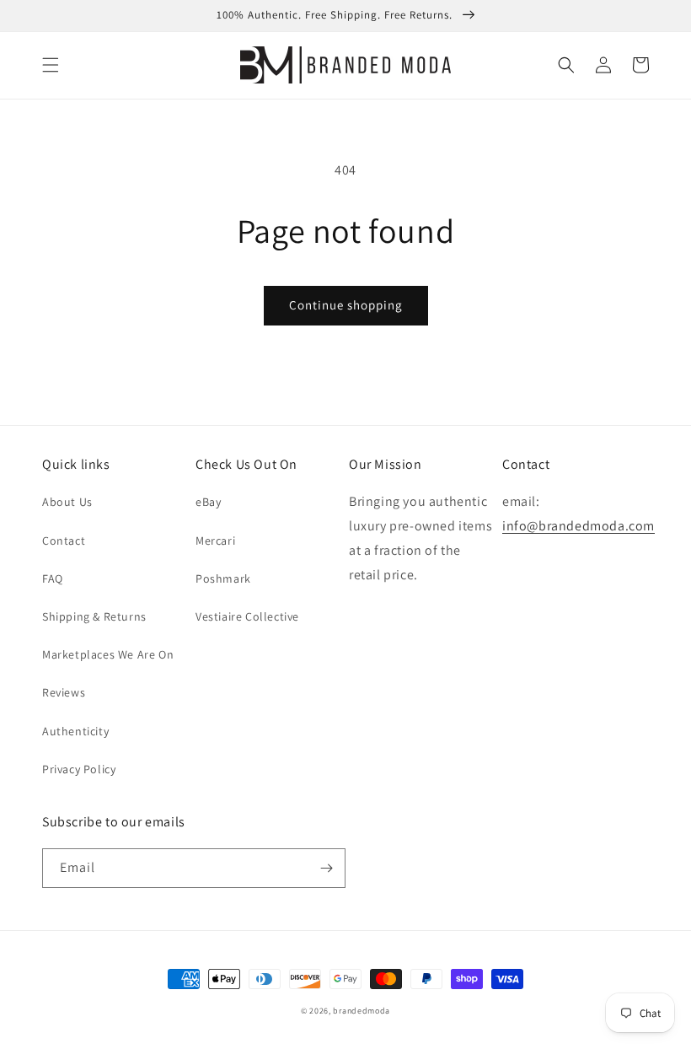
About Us (67, 501)
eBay (208, 501)
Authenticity (75, 731)
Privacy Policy (78, 769)
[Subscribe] (326, 868)
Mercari (215, 540)
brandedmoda (361, 1010)
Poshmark (223, 578)
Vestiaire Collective (247, 616)
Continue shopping (346, 305)
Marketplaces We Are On (108, 654)
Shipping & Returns (94, 616)
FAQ (52, 578)
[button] (50, 64)
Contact (63, 540)
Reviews (63, 692)
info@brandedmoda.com (578, 526)
